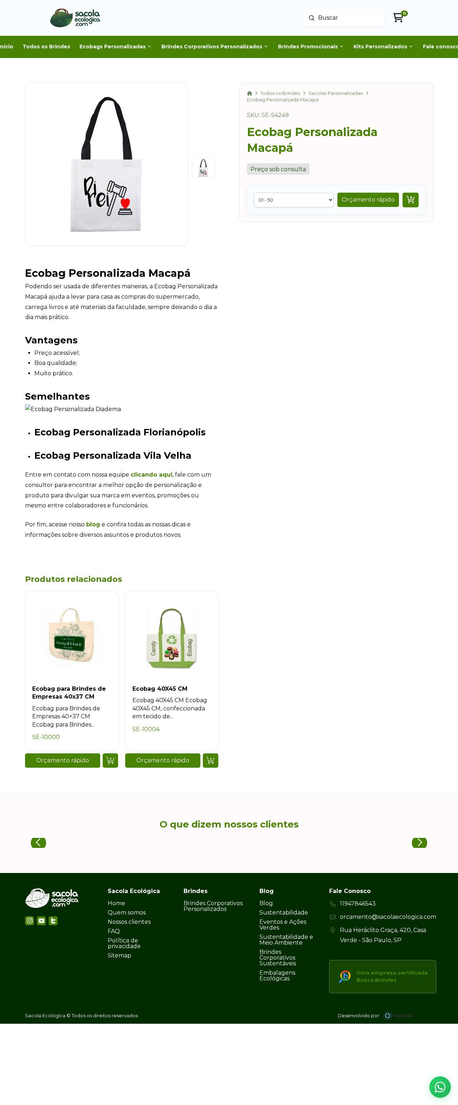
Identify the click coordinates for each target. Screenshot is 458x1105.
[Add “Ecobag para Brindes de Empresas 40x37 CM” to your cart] (110, 760)
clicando (144, 474)
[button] (368, 200)
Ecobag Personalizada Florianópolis (120, 432)
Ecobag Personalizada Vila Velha (112, 455)
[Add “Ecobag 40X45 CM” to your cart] (210, 760)
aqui (164, 474)
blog (93, 524)
